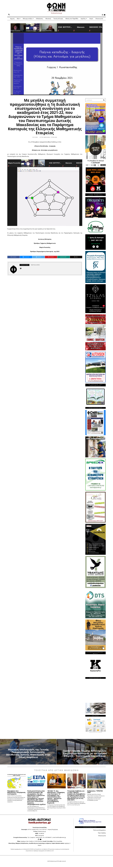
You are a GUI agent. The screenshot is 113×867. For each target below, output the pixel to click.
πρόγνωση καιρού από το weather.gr (95, 732)
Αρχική (12, 18)
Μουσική (48, 18)
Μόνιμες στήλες (27, 18)
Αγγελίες (83, 18)
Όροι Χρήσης (102, 833)
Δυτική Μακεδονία (45, 137)
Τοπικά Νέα (54, 137)
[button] (104, 100)
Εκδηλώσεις (39, 18)
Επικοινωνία (99, 18)
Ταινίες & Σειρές (58, 18)
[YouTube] (104, 15)
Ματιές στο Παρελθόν (71, 18)
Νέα (18, 18)
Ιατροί (91, 18)
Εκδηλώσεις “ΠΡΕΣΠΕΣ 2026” (95, 791)
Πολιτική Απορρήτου (99, 830)
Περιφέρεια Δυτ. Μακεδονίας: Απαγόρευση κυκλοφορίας (16, 792)
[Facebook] (102, 15)
